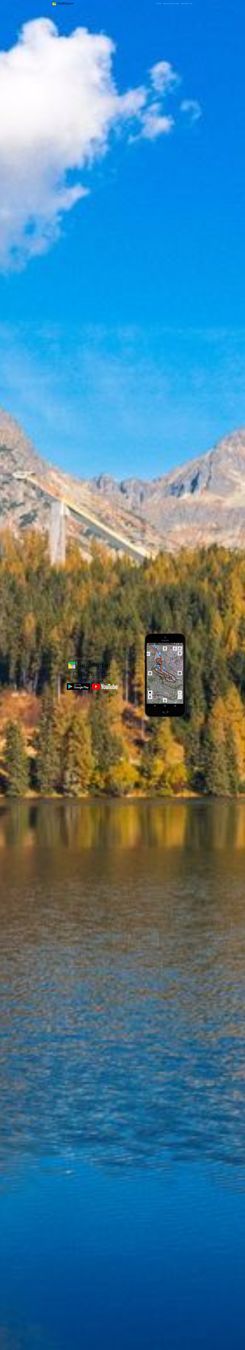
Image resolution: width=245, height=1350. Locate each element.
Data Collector (171, 3)
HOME (158, 3)
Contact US (186, 3)
